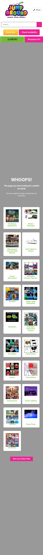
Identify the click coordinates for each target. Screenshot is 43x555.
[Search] (39, 24)
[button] (12, 39)
